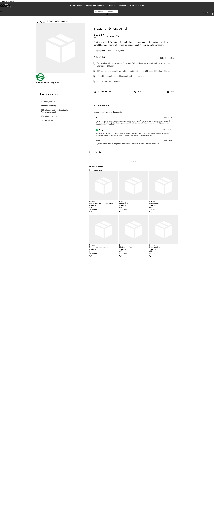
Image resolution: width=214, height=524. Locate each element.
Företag (7, 7)
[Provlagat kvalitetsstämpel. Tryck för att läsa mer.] (40, 80)
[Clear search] (119, 10)
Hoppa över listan (96, 152)
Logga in (206, 12)
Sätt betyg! (110, 36)
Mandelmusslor (155, 203)
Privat (6, 5)
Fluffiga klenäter (125, 247)
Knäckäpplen (154, 247)
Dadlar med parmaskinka (99, 247)
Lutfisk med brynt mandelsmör (101, 203)
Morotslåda (123, 203)
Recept (44, 22)
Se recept (93, 209)
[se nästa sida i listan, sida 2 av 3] (90, 161)
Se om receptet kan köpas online (49, 83)
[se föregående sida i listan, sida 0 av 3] (90, 154)
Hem (37, 22)
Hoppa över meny (7, 1)
